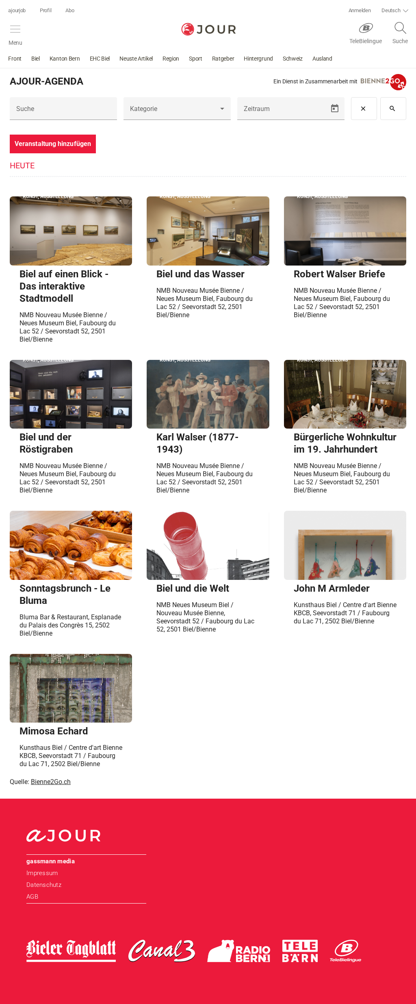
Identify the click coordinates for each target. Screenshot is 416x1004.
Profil (45, 10)
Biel (35, 58)
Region (170, 58)
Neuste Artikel (136, 58)
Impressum (42, 873)
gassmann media (50, 861)
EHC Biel (100, 58)
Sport (195, 58)
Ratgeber (223, 58)
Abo (69, 10)
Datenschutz (43, 885)
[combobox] (177, 112)
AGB (32, 896)
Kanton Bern (65, 58)
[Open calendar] (334, 108)
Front (15, 58)
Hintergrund (258, 58)
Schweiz (293, 58)
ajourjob (17, 10)
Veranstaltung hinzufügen (53, 144)
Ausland (322, 58)
